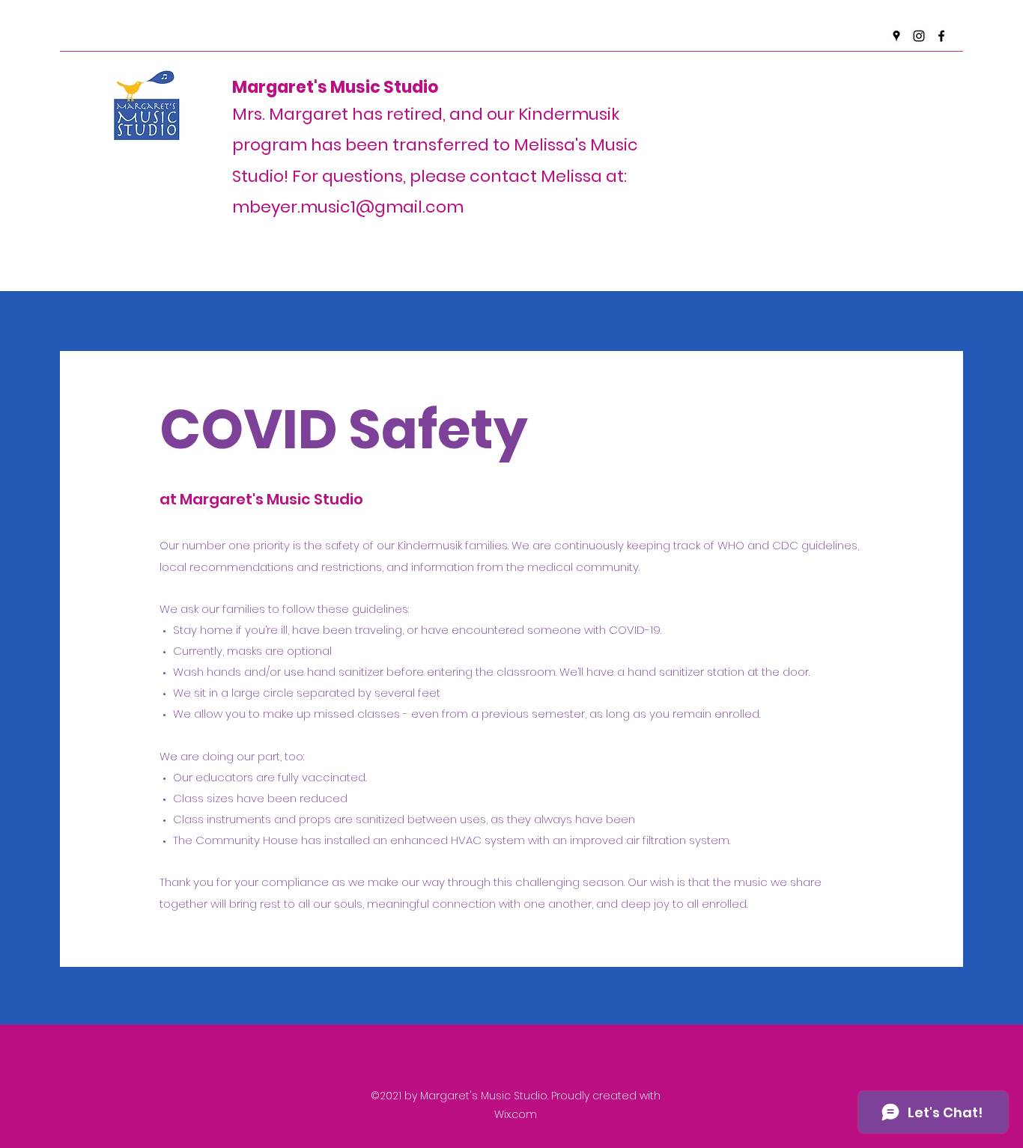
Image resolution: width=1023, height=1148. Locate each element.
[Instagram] (918, 35)
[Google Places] (896, 35)
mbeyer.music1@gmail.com (348, 207)
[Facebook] (941, 35)
